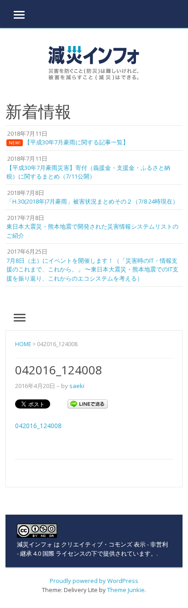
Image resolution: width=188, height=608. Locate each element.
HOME (23, 344)
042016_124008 (38, 425)
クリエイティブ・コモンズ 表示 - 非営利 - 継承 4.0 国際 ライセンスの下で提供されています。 (92, 548)
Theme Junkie (126, 590)
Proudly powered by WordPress (94, 581)
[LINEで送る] (88, 403)
